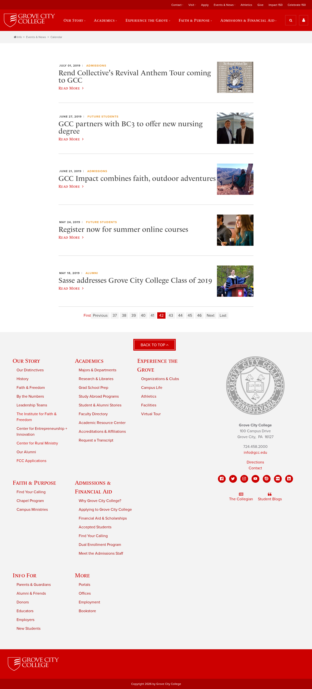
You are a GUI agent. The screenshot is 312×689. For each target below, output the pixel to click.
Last (223, 315)
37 (115, 315)
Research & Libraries (96, 378)
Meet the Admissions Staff (101, 553)
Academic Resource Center (102, 422)
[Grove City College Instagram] (244, 479)
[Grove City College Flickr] (278, 479)
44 (180, 315)
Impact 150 (276, 5)
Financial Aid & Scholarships (103, 518)
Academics (89, 360)
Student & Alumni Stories (100, 405)
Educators (25, 611)
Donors (23, 602)
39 (133, 315)
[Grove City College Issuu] (267, 479)
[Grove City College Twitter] (233, 479)
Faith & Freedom (31, 387)
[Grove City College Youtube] (255, 479)
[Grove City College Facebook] (222, 479)
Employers (25, 619)
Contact (255, 468)
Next (210, 315)
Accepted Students (95, 527)
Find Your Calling (31, 492)
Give (260, 5)
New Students (28, 628)
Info (19, 37)
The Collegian (241, 499)
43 (171, 315)
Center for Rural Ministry (37, 443)
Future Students (103, 116)
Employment (89, 602)
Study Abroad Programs (99, 396)
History (23, 378)
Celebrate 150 (297, 5)
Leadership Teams (32, 405)
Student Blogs (270, 499)
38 (124, 315)
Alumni (92, 273)
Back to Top (153, 345)
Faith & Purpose (34, 482)
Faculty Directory (93, 414)
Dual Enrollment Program (100, 544)
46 (199, 315)
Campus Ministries (32, 509)
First (87, 315)
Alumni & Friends (31, 593)
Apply (205, 5)
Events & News (36, 37)
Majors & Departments (97, 370)
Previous (100, 315)
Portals (84, 584)
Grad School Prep (93, 387)
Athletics (246, 5)
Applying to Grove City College (105, 509)
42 (161, 315)
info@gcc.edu (255, 452)
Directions (255, 462)
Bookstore (87, 611)
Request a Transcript (96, 440)
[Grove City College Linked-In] (289, 479)
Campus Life (151, 387)
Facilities (148, 405)
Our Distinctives (30, 370)
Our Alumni (26, 452)
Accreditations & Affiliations (102, 431)
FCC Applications (31, 460)
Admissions (96, 65)
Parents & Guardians (34, 584)
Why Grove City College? (100, 500)
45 (190, 315)
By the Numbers (30, 396)
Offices (85, 593)
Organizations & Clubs (160, 378)
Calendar (56, 37)
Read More (69, 88)
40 (143, 315)
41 (152, 315)
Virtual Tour (151, 414)
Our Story (26, 360)
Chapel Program (30, 500)
